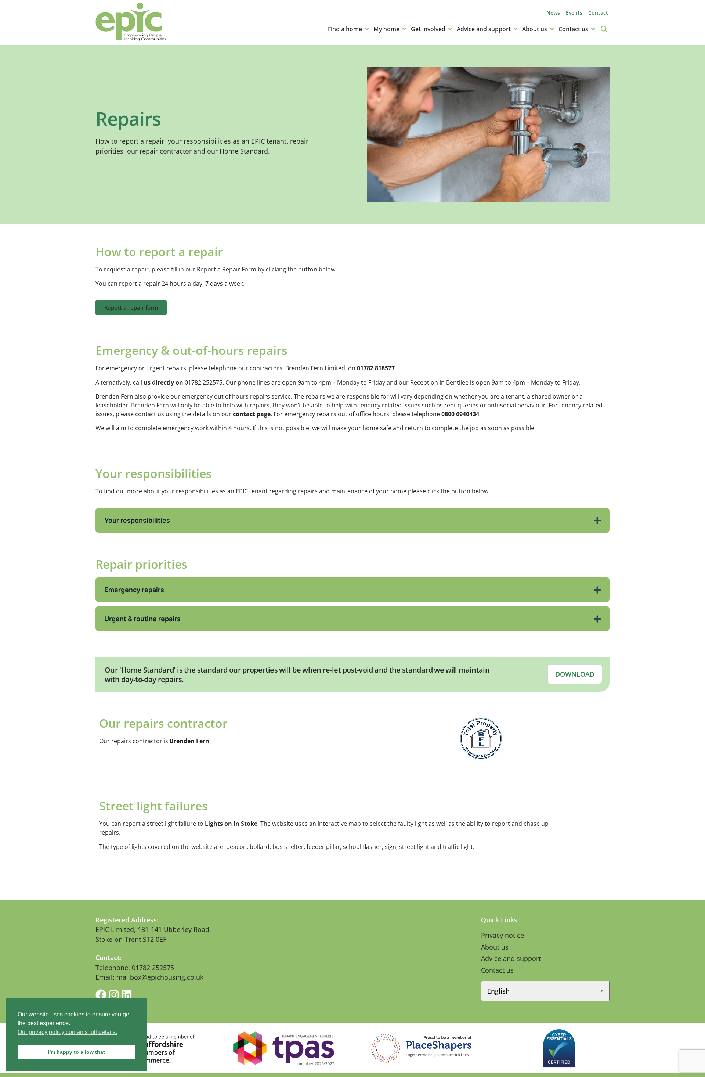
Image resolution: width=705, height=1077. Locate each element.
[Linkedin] (126, 994)
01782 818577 (376, 368)
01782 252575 (204, 382)
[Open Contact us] (593, 29)
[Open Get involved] (450, 29)
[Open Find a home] (367, 29)
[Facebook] (100, 994)
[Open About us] (552, 29)
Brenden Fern (189, 741)
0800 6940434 (460, 414)
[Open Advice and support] (515, 29)
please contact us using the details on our (193, 414)
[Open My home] (404, 29)
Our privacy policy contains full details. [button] (67, 1032)
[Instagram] (113, 994)
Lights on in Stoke (231, 824)
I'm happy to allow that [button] (76, 1052)
